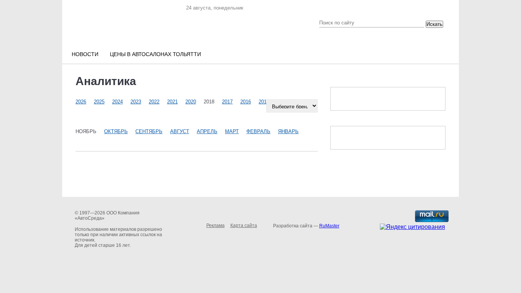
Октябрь (116, 131)
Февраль (258, 131)
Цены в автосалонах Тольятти (155, 54)
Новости (85, 54)
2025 (99, 102)
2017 (227, 102)
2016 (245, 102)
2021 (172, 102)
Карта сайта (243, 225)
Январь (288, 131)
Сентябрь (148, 131)
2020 (190, 102)
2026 (81, 102)
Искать (434, 24)
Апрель (207, 131)
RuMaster (329, 226)
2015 (264, 102)
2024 (117, 102)
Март (232, 131)
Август (179, 131)
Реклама (215, 225)
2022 (154, 102)
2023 (135, 102)
